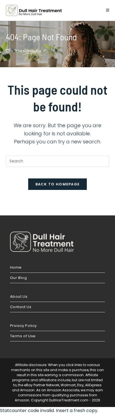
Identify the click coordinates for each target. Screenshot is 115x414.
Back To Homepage (57, 184)
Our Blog (18, 277)
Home (16, 267)
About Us (19, 296)
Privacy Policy (23, 325)
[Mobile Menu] (107, 10)
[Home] (7, 51)
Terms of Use (23, 336)
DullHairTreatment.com (68, 400)
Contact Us (21, 307)
